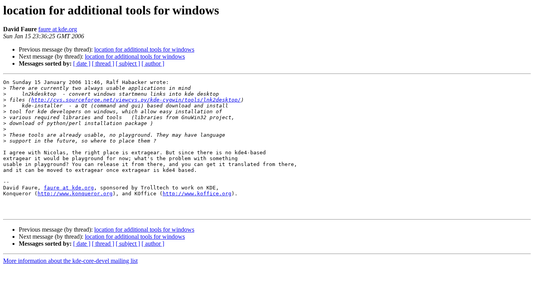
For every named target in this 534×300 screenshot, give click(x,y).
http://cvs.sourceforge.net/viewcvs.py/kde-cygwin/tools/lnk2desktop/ (136, 100)
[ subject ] (128, 63)
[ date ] (81, 63)
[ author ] (153, 63)
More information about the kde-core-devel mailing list (70, 260)
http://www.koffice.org (197, 193)
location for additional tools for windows (144, 49)
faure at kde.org (57, 29)
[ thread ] (103, 63)
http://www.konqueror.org (75, 193)
